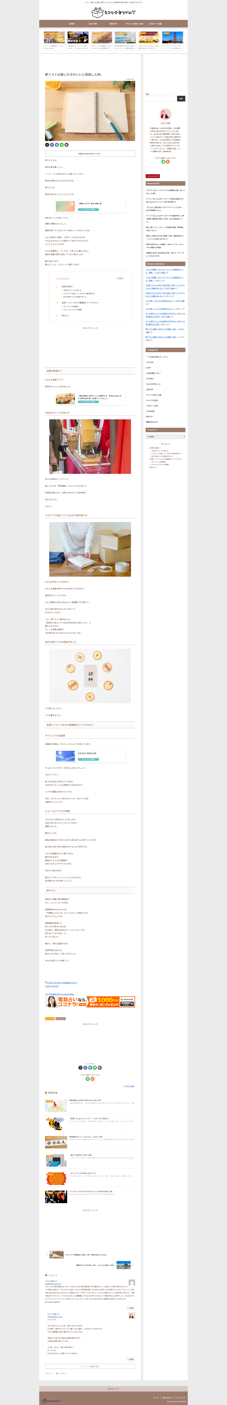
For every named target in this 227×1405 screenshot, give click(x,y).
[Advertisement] (90, 63)
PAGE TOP (114, 1388)
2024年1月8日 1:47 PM (54, 1317)
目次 (162, 444)
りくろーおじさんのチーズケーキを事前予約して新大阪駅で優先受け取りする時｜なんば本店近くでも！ (165, 218)
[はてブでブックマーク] (57, 145)
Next (186, 41)
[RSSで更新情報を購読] (92, 1079)
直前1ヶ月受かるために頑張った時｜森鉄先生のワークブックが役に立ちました (164, 237)
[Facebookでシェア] (52, 145)
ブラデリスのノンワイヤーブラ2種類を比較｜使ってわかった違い (165, 192)
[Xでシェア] (47, 145)
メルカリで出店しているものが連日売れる (79, 293)
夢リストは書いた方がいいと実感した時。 (161, 329)
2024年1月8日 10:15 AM (53, 1284)
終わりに (65, 315)
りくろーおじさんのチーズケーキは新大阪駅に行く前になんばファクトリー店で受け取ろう (165, 200)
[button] (66, 145)
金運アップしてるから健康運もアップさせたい (80, 302)
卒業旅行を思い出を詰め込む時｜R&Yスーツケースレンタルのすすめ (165, 254)
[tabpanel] (54, 41)
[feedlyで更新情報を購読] (88, 1079)
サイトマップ (180, 1397)
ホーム (155, 1397)
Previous (41, 41)
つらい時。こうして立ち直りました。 (160, 301)
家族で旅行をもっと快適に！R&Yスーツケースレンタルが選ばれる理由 (165, 246)
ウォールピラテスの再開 (72, 309)
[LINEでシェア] (62, 145)
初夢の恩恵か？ (68, 286)
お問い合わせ (167, 1397)
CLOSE (120, 278)
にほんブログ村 (51, 986)
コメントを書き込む (90, 1366)
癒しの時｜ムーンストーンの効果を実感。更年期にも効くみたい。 (165, 229)
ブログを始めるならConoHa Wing (59, 994)
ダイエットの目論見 (70, 306)
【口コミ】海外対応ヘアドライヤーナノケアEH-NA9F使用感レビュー (164, 209)
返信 (131, 1308)
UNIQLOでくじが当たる (72, 290)
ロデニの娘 (165, 123)
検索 (147, 94)
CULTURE (51, 1019)
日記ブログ (61, 1019)
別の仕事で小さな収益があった (75, 297)
